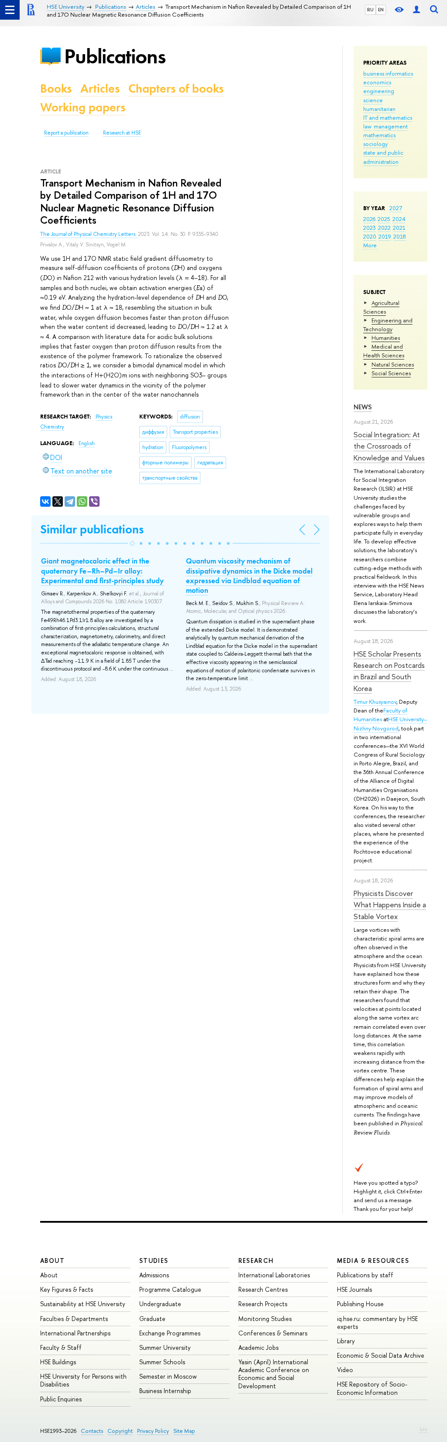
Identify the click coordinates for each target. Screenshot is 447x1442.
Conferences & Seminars (272, 1333)
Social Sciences (391, 373)
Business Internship (165, 1391)
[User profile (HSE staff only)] (416, 10)
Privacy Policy (153, 1431)
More (370, 245)
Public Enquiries (61, 1399)
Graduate (152, 1318)
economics (377, 82)
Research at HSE (122, 132)
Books (56, 88)
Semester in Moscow (168, 1376)
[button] (132, 543)
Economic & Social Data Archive (380, 1355)
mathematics (379, 135)
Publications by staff (365, 1275)
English (87, 443)
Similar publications (92, 529)
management (391, 126)
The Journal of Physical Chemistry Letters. (89, 234)
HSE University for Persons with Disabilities (83, 1380)
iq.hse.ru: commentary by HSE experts (377, 1322)
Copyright (120, 1431)
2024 (399, 219)
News (363, 407)
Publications (114, 56)
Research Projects (262, 1304)
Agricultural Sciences (381, 307)
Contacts (92, 1431)
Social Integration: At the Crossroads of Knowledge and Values (389, 446)
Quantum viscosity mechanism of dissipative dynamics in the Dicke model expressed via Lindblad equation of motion (249, 575)
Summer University (165, 1347)
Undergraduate (160, 1304)
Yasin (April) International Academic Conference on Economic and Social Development (273, 1374)
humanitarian (379, 109)
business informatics (388, 73)
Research (256, 1260)
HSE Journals (354, 1289)
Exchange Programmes (169, 1333)
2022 (384, 228)
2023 (369, 228)
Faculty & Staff (61, 1347)
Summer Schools (162, 1362)
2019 (384, 236)
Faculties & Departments (74, 1318)
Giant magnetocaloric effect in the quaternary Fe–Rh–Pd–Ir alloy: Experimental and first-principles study (102, 570)
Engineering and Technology (388, 324)
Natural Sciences (392, 364)
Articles (100, 88)
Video (345, 1370)
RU (370, 10)
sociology (375, 144)
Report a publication (66, 132)
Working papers (82, 107)
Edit (423, 1429)
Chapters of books (176, 88)
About (52, 1260)
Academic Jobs (258, 1347)
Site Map (184, 1431)
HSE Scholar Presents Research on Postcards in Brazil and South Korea (389, 671)
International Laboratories (274, 1275)
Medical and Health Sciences (383, 350)
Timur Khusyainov (375, 701)
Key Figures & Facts (66, 1289)
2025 (384, 219)
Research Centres (263, 1289)
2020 (369, 236)
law (367, 126)
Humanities (385, 338)
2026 (369, 219)
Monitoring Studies (265, 1318)
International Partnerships (75, 1333)
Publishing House (360, 1304)
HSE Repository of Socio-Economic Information (372, 1388)
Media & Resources (373, 1260)
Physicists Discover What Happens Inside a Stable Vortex (390, 904)
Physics (104, 416)
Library (346, 1341)
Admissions (154, 1275)
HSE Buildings (58, 1362)
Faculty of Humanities (380, 714)
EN (381, 10)
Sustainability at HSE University (82, 1304)
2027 (395, 208)
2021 (399, 228)
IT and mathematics (387, 117)
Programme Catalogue (170, 1289)
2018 (399, 236)
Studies (153, 1260)
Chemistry (52, 426)
